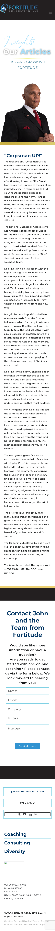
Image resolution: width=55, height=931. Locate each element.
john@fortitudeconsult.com (27, 791)
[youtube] (24, 814)
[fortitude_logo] (19, 4)
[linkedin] (30, 814)
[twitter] (19, 814)
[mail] (36, 814)
